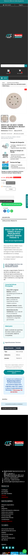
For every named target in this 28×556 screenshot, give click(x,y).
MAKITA (20, 130)
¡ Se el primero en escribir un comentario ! (14, 404)
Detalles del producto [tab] (9, 221)
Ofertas (3, 495)
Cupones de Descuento (8, 538)
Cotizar (11, 189)
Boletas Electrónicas (7, 517)
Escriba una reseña (19, 133)
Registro (21, 5)
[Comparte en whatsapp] (11, 211)
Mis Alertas (4, 540)
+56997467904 (15, 480)
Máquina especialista (7, 505)
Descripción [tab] (6, 217)
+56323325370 (14, 478)
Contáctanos (5, 519)
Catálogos (4, 490)
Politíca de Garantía (7, 514)
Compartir (4, 211)
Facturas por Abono (7, 534)
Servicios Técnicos (6, 521)
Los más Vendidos (6, 493)
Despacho (4, 508)
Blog (2, 506)
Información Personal (7, 529)
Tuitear (8, 211)
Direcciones (4, 536)
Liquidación (4, 497)
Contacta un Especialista (13, 204)
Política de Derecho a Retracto (10, 510)
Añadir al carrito (11, 183)
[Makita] (14, 36)
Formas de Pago (6, 516)
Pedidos (3, 532)
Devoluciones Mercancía (8, 531)
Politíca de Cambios (7, 512)
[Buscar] (25, 65)
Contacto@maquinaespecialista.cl (14, 482)
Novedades (4, 492)
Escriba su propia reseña (9, 408)
